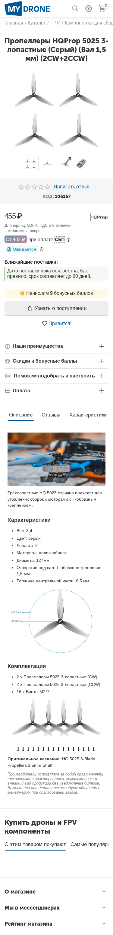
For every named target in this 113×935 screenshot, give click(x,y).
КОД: (48, 196)
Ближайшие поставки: (31, 262)
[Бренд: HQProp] (98, 216)
